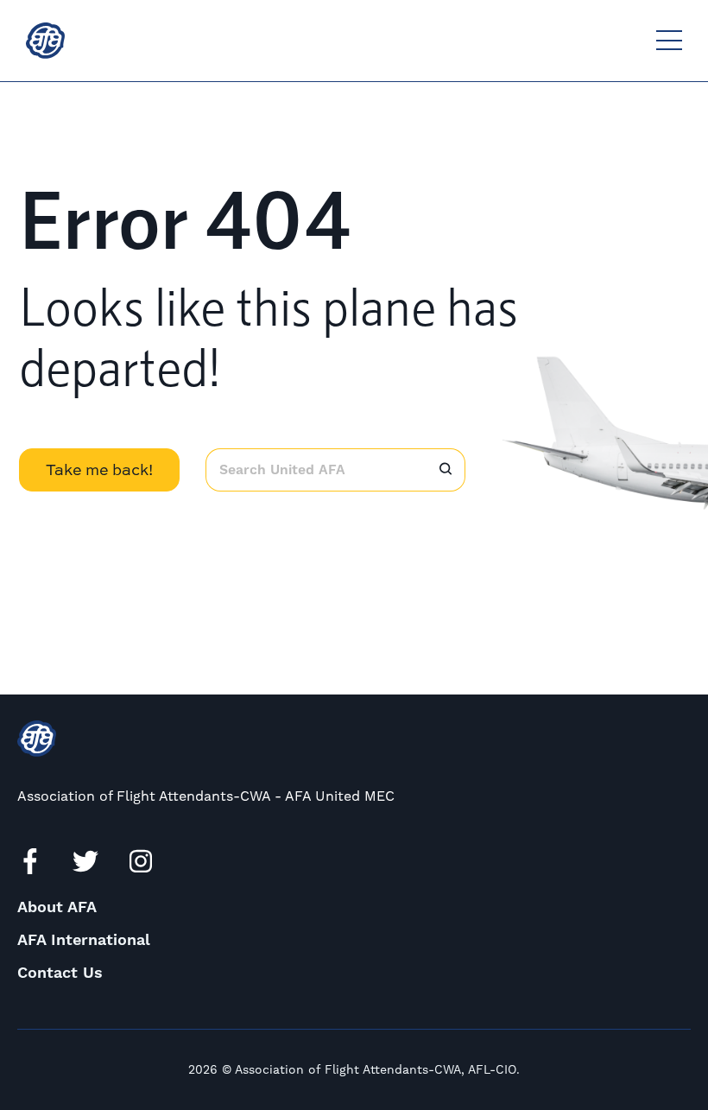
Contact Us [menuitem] (60, 973)
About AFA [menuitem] (57, 907)
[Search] (445, 470)
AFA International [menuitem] (83, 940)
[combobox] (315, 470)
